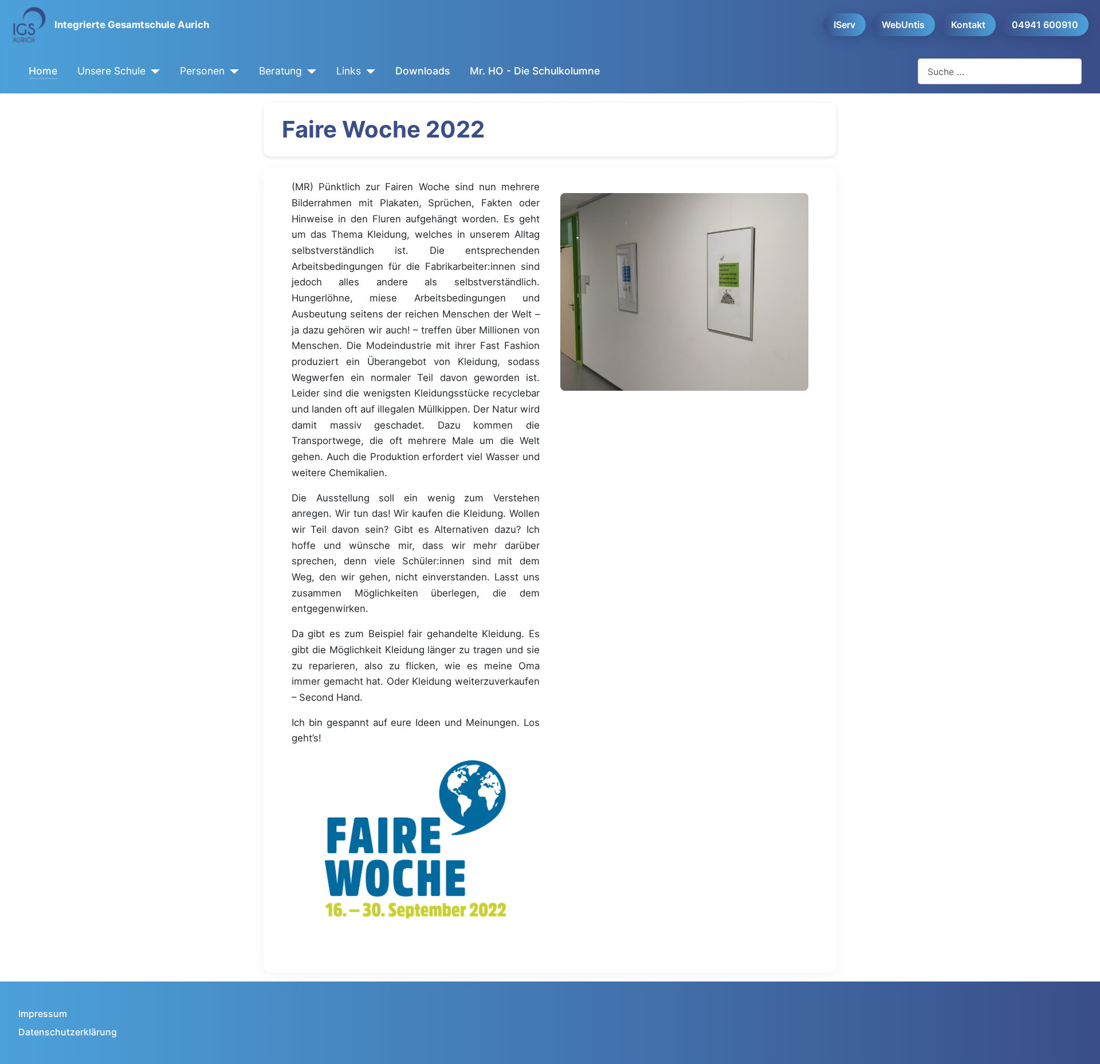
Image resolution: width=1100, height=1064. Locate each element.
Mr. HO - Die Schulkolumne (535, 71)
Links (348, 71)
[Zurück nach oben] (1080, 1043)
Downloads (422, 71)
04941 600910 (1045, 24)
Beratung (280, 71)
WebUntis (903, 24)
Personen (202, 71)
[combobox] (1000, 71)
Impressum (42, 1013)
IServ (844, 24)
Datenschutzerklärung (67, 1032)
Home (43, 71)
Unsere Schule (111, 71)
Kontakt (968, 24)
